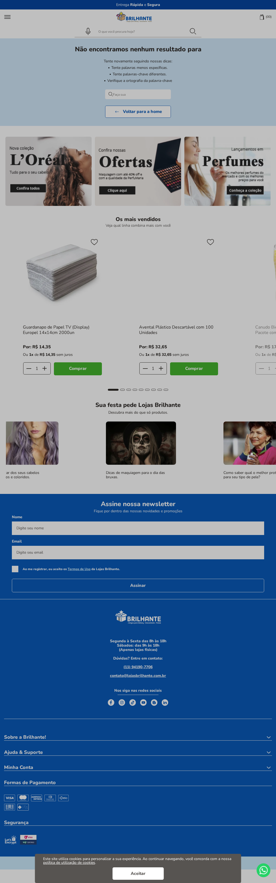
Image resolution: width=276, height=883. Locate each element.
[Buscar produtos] (192, 31)
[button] (85, 31)
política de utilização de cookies (69, 862)
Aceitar (138, 874)
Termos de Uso (79, 569)
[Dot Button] (113, 390)
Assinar (138, 585)
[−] (29, 368)
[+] (44, 368)
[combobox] (138, 31)
